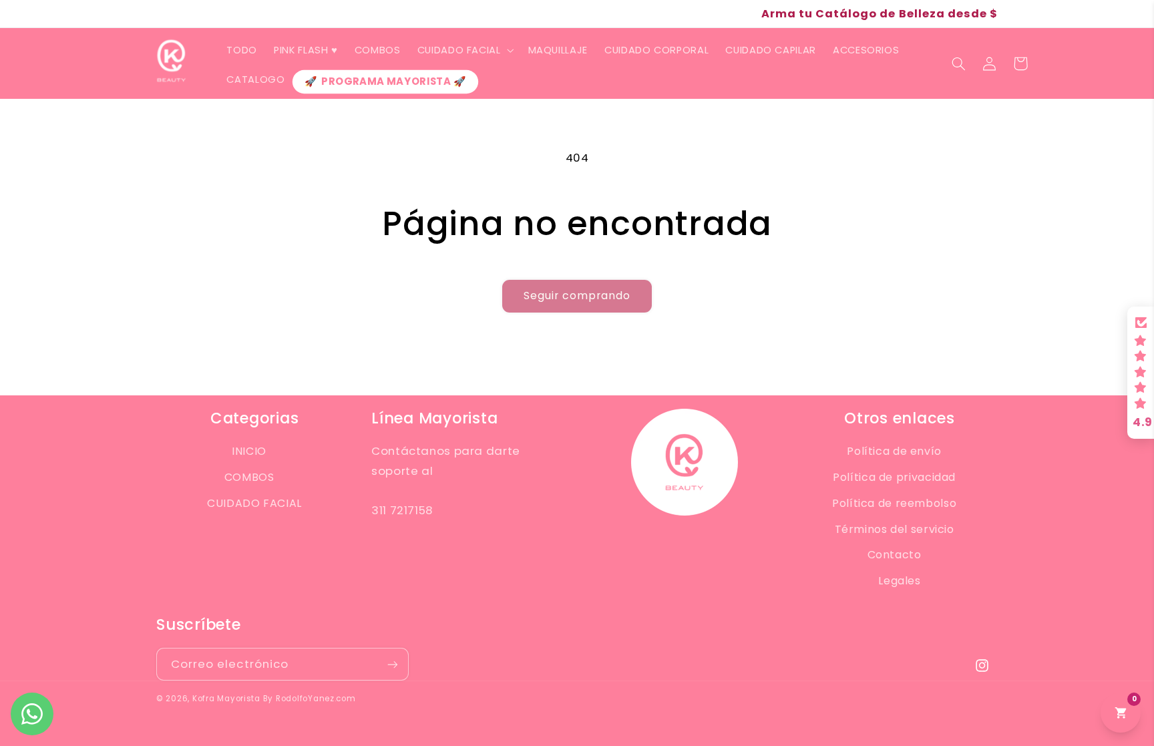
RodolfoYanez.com (316, 698)
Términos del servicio (894, 529)
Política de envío (894, 451)
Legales (899, 580)
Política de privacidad (894, 477)
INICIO (249, 451)
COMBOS (249, 477)
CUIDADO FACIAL (254, 503)
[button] (464, 50)
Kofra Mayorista (226, 698)
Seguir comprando (577, 295)
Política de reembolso (894, 503)
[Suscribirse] (392, 664)
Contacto (895, 554)
